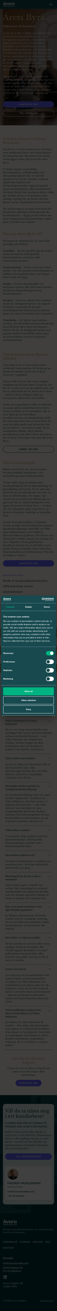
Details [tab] (28, 607)
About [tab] (47, 607)
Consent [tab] (10, 607)
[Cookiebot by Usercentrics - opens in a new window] (42, 599)
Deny (28, 709)
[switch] (50, 662)
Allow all (28, 691)
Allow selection (28, 700)
